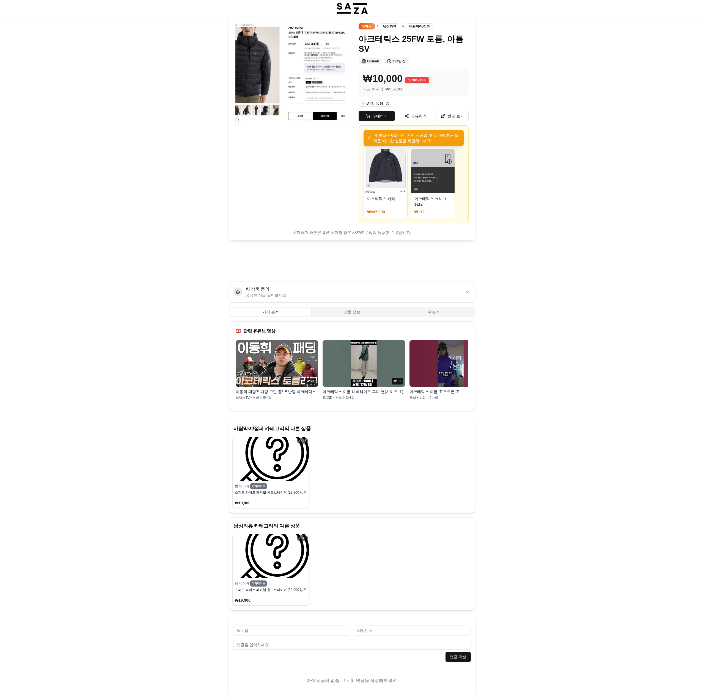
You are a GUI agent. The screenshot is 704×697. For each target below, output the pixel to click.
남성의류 (389, 26)
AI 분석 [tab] (433, 312)
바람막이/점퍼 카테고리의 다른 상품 (272, 428)
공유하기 (419, 116)
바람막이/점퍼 (419, 26)
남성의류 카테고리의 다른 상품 (266, 526)
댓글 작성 (458, 657)
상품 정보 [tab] (352, 312)
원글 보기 (455, 116)
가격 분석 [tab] (270, 312)
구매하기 (380, 116)
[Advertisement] (352, 260)
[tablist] (352, 312)
